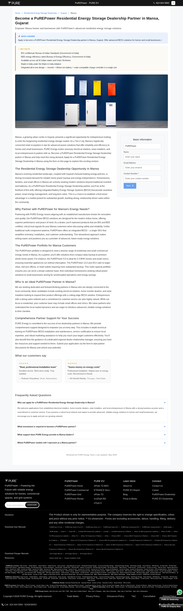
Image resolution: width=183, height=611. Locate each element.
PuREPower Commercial (77, 490)
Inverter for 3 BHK (38, 569)
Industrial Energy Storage (122, 565)
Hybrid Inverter (52, 565)
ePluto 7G (98, 494)
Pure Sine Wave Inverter (98, 571)
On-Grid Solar (164, 565)
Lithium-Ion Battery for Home (98, 572)
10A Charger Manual (56, 553)
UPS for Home (162, 567)
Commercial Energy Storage (106, 565)
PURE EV (94, 3)
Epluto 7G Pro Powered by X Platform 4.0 (148, 545)
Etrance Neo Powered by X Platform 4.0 (81, 549)
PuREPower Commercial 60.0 (151, 527)
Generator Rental (86, 582)
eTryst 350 (72, 531)
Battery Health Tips (55, 558)
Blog (125, 494)
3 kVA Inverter (65, 572)
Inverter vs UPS (37, 574)
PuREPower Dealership (163, 494)
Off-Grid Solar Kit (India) (99, 567)
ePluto (107, 536)
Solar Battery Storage (24, 567)
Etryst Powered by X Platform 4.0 (64, 545)
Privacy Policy (93, 596)
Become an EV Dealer (148, 587)
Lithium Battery (42, 565)
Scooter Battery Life (53, 587)
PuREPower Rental (74, 499)
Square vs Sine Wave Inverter (51, 574)
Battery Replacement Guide (127, 572)
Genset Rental (118, 582)
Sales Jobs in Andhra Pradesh (78, 591)
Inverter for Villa (48, 569)
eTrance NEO (155, 536)
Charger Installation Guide (72, 558)
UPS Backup (155, 565)
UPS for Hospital (33, 571)
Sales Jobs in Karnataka (109, 591)
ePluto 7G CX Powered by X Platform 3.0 (83, 540)
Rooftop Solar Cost (155, 572)
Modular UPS (41, 572)
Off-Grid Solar (172, 565)
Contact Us (157, 486)
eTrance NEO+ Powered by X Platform (136, 536)
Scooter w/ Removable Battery (58, 585)
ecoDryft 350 (100, 499)
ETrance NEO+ (116, 536)
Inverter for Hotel (149, 569)
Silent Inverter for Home (60, 569)
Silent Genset (123, 567)
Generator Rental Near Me (72, 582)
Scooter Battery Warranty (67, 587)
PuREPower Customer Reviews (152, 574)
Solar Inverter (23, 565)
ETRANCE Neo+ (102, 490)
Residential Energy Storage (89, 565)
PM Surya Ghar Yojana (143, 572)
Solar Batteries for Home (73, 565)
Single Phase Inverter (152, 571)
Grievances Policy (115, 596)
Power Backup (147, 565)
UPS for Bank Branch (161, 569)
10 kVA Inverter (141, 567)
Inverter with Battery (48, 567)
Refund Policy (169, 596)
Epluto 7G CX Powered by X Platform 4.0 (90, 545)
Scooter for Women (141, 585)
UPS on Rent (126, 582)
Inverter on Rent (96, 582)
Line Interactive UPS (30, 572)
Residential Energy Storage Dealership (40, 13)
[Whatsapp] (179, 592)
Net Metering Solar (36, 567)
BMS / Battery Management (102, 574)
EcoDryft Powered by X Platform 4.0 (140, 540)
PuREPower (81, 3)
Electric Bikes (21, 585)
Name (126, 152)
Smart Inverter (120, 571)
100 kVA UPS (75, 567)
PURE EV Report (131, 490)
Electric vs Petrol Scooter (128, 585)
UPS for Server (70, 571)
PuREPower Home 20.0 (110, 527)
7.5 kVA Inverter (74, 572)
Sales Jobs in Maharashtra (140, 591)
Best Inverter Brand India (68, 574)
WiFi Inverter (128, 571)
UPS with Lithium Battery (53, 572)
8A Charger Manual (71, 553)
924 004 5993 (162, 3)
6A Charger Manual (86, 553)
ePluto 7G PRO (166, 531)
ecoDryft (106, 531)
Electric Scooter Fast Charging (110, 585)
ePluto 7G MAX (101, 486)
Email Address (130, 163)
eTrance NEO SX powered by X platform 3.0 (112, 540)
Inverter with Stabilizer (166, 571)
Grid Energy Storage (135, 565)
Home (17, 13)
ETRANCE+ (64, 540)
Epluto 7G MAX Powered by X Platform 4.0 (119, 545)
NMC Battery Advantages (118, 574)
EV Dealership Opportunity (133, 587)
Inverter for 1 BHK (15, 569)
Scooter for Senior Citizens (170, 585)
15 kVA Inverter (84, 572)
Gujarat (64, 13)
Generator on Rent (107, 582)
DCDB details (54, 531)
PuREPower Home (74, 486)
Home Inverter (61, 565)
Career (155, 490)
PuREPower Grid (73, 494)
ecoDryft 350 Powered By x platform (89, 531)
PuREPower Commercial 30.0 (130, 527)
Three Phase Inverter (139, 571)
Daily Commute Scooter (154, 585)
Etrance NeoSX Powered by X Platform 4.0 (109, 549)
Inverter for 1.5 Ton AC (97, 569)
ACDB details (167, 527)
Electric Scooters (30, 585)
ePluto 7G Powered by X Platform (91, 536)
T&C (134, 596)
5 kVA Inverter (132, 567)
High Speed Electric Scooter (76, 585)
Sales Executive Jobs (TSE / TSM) (59, 591)
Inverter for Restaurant (136, 569)
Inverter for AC (73, 569)
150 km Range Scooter (26, 587)
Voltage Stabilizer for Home (134, 574)
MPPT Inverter (110, 571)
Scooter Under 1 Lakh (42, 585)
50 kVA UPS (66, 567)
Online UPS (20, 572)
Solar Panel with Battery (169, 572)
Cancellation (149, 596)
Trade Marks (73, 596)
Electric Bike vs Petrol (12, 587)
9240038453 (31, 604)
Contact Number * (131, 173)
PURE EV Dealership (162, 499)
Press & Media (130, 499)
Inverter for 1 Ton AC (84, 569)
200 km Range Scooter (40, 587)
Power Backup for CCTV (20, 571)
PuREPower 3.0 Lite (56, 527)
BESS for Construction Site (82, 571)
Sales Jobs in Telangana (95, 591)
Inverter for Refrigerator (111, 569)
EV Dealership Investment (162, 587)
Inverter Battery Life (113, 572)
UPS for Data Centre (45, 571)
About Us (127, 486)
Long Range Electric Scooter (93, 585)
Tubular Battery (32, 565)
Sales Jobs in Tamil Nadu (124, 591)
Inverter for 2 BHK (26, 569)
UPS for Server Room (58, 571)
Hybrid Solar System (11, 567)
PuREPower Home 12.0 (93, 527)
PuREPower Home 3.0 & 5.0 (74, 527)
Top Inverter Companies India (84, 574)
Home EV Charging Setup (83, 587)
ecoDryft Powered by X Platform (121, 531)
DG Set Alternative (113, 567)
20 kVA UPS (58, 567)
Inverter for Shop (124, 569)
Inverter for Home (152, 567)
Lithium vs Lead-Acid (86, 567)
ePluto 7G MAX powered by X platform (146, 531)
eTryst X (98, 503)
